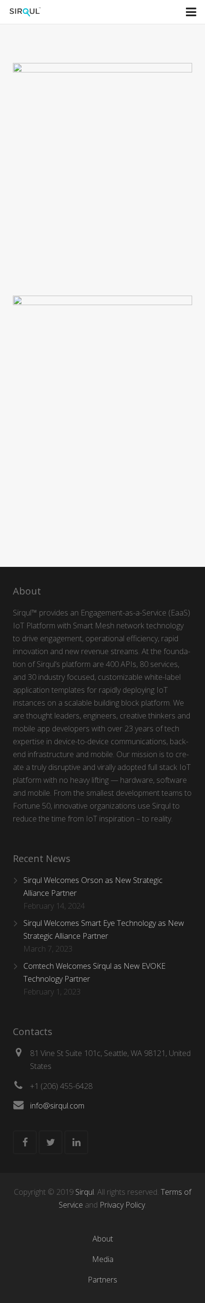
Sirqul (84, 1192)
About (102, 1238)
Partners (102, 1279)
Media (102, 1259)
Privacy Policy (122, 1205)
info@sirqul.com (57, 1105)
